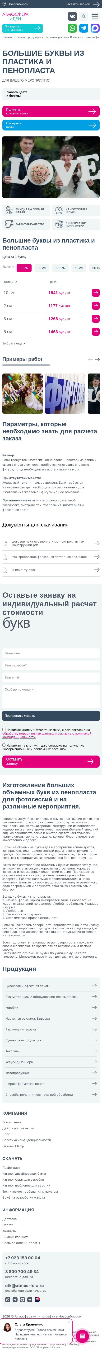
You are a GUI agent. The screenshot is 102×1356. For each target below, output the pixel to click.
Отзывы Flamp (13, 1146)
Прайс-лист (11, 1167)
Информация (18, 1210)
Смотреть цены (13, 125)
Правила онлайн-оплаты (21, 1243)
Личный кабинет (15, 1237)
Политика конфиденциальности (26, 1140)
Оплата (7, 1225)
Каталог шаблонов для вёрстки (26, 1185)
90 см (24, 268)
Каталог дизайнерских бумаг (24, 1173)
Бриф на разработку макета (23, 1197)
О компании (11, 1122)
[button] (90, 360)
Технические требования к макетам (30, 1191)
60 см (78, 268)
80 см (41, 268)
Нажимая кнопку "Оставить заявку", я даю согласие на (46, 733)
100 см (60, 268)
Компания (14, 1113)
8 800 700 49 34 (22, 1271)
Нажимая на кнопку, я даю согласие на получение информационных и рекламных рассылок (43, 747)
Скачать (12, 1158)
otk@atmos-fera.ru (24, 1285)
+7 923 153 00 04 (22, 1258)
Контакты (9, 1231)
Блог (6, 1134)
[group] (22, 394)
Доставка (9, 1219)
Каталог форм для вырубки (23, 1179)
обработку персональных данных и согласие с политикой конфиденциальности (46, 735)
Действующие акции (18, 1128)
